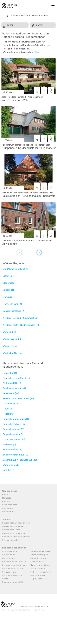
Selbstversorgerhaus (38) (16, 454)
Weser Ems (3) (10, 346)
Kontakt (6, 501)
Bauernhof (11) (10, 373)
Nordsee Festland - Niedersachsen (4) (22, 318)
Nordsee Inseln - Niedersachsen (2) (21, 325)
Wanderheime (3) (11, 465)
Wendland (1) (9, 332)
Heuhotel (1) (9, 408)
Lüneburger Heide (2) (14, 311)
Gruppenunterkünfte (12, 575)
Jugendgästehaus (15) (14, 424)
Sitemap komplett (11, 540)
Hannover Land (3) (12, 304)
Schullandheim (37, 568)
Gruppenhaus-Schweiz (13, 568)
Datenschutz (8, 512)
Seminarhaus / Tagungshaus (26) (20, 460)
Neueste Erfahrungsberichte (16, 536)
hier (37, 52)
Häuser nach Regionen (13, 526)
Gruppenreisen (9, 572)
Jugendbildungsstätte (13, 582)
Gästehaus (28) (11, 403)
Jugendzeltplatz (38, 558)
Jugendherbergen (39, 555)
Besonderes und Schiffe (14, 561)
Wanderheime (8, 558)
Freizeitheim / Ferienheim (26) (18, 398)
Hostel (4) (8, 414)
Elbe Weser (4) (10, 283)
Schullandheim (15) (12, 449)
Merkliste (6, 498)
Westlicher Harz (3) (12, 353)
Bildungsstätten (10, 551)
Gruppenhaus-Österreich (14, 565)
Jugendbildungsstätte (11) (16, 419)
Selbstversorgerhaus (40, 572)
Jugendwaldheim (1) (13, 434)
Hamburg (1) (9, 297)
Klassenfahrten (37, 561)
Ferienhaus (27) (11, 393)
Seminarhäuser (37, 575)
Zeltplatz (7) (9, 470)
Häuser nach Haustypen (14, 533)
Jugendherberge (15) (13, 429)
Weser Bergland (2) (12, 339)
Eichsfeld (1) (9, 276)
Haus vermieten (10, 505)
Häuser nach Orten (11, 530)
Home (5, 494)
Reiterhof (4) (9, 444)
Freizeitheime (8, 555)
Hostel (5, 579)
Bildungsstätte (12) (12, 383)
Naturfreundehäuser (40, 565)
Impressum (7, 508)
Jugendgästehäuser (40, 551)
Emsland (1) (8, 290)
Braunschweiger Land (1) (15, 269)
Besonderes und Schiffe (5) (17, 378)
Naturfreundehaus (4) (14, 439)
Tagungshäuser (38, 579)
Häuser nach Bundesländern (16, 523)
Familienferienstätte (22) (15, 388)
